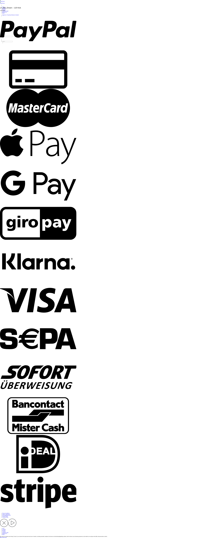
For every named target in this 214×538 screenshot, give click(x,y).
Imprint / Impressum (6, 514)
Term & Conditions (6, 513)
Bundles (4, 9)
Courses (4, 531)
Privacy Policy (5, 516)
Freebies (4, 529)
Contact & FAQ (5, 517)
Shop (3, 528)
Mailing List (4, 533)
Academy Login (5, 11)
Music (3, 534)
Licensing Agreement (6, 515)
